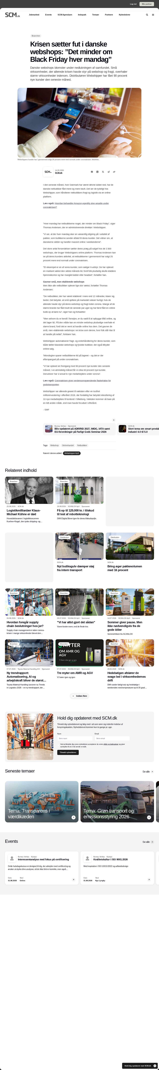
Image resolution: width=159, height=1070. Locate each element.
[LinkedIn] (97, 171)
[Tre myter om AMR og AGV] (79, 659)
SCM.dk (58, 173)
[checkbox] (58, 745)
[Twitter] (103, 171)
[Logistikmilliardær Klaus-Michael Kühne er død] (29, 500)
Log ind (133, 4)
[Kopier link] (114, 172)
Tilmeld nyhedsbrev (68, 752)
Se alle (146, 771)
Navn (59, 734)
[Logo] (12, 14)
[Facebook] (91, 171)
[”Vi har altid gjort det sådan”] (79, 608)
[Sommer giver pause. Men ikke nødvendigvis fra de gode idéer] (130, 612)
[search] (147, 15)
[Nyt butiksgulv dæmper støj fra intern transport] (79, 552)
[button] (114, 420)
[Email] (108, 171)
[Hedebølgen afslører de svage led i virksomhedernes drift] (130, 664)
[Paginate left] (7, 802)
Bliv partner (147, 4)
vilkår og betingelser (110, 744)
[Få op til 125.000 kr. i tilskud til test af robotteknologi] (79, 498)
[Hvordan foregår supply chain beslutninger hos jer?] (29, 611)
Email (97, 734)
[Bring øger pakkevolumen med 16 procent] (130, 552)
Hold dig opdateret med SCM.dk (138, 1066)
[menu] (153, 15)
